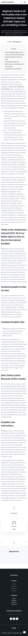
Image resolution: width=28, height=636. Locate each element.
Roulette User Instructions (13, 69)
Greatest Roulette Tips (12, 62)
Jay (10, 42)
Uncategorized (9, 30)
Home (2, 30)
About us (14, 586)
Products (14, 590)
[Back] (14, 543)
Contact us (14, 588)
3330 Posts (14, 526)
